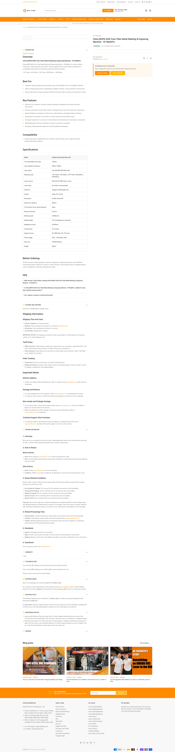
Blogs (60, 19)
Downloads (109, 19)
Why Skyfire (59, 721)
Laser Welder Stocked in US (30, 2)
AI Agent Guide (60, 736)
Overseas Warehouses (79, 19)
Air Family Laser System (95, 19)
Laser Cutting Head (94, 719)
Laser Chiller (92, 724)
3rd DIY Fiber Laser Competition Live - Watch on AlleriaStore (87, 23)
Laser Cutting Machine (95, 707)
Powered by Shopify (40, 749)
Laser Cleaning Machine (95, 711)
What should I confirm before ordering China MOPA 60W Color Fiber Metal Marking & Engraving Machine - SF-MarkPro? (53, 282)
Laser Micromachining (62, 733)
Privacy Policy (60, 707)
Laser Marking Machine (95, 714)
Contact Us (137, 2)
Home (24, 27)
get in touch (103, 59)
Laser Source (92, 716)
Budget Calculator (61, 726)
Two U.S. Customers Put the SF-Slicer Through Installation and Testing (42, 679)
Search (109, 10)
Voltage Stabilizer (93, 731)
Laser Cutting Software (95, 721)
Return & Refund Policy (62, 711)
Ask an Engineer (118, 73)
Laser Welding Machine (95, 709)
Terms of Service (61, 709)
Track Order (141, 19)
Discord (149, 19)
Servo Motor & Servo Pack (96, 733)
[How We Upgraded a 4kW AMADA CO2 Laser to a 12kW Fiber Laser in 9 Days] (131, 661)
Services (52, 19)
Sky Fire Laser (97, 35)
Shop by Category (28, 19)
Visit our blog (144, 643)
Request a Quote (102, 73)
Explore (117, 19)
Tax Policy (130, 2)
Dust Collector (92, 728)
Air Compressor (93, 726)
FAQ (57, 719)
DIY (67, 19)
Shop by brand (42, 19)
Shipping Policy (111, 2)
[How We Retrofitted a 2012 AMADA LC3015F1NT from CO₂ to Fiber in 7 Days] (87, 661)
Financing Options (121, 2)
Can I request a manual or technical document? (38, 295)
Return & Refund (101, 2)
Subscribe (121, 693)
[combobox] (79, 10)
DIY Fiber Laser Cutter (62, 728)
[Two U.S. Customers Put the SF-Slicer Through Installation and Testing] (44, 661)
